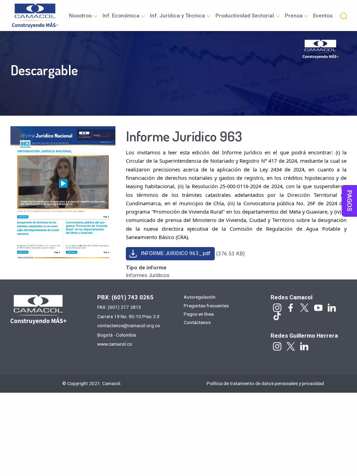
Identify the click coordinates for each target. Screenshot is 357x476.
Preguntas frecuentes (206, 306)
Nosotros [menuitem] (80, 16)
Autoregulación (199, 297)
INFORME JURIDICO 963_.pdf (176, 253)
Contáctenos (197, 322)
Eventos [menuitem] (323, 16)
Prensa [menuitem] (294, 16)
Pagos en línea (199, 314)
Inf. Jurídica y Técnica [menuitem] (177, 16)
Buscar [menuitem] (343, 15)
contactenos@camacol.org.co (128, 325)
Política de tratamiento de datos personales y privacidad (265, 383)
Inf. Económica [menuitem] (120, 16)
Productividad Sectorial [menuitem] (244, 16)
